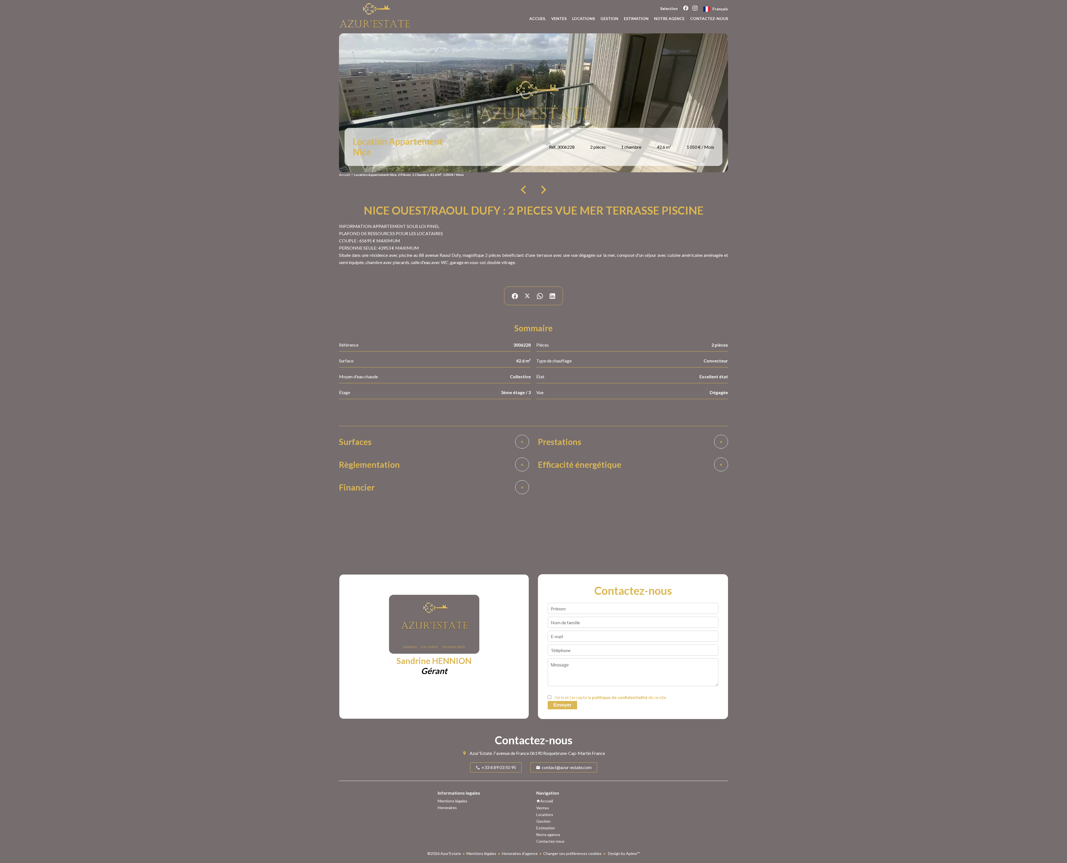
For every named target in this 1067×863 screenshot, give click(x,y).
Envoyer (562, 705)
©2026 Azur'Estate (444, 853)
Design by (623, 853)
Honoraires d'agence (520, 853)
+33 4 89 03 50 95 (413, 684)
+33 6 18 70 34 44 (462, 684)
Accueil (344, 174)
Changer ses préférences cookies (572, 853)
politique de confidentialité (619, 697)
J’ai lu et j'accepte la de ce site (610, 697)
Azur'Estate (481, 753)
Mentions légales (481, 853)
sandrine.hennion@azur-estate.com (437, 692)
